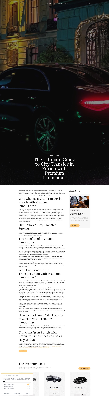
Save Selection (17, 393)
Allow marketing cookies (9, 388)
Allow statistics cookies (8, 386)
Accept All (27, 393)
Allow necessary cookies (9, 384)
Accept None (6, 393)
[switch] (28, 384)
